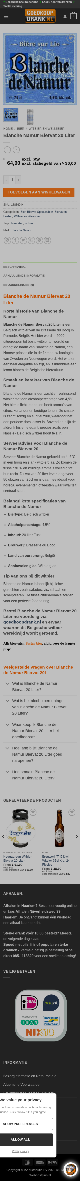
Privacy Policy (20, 1151)
